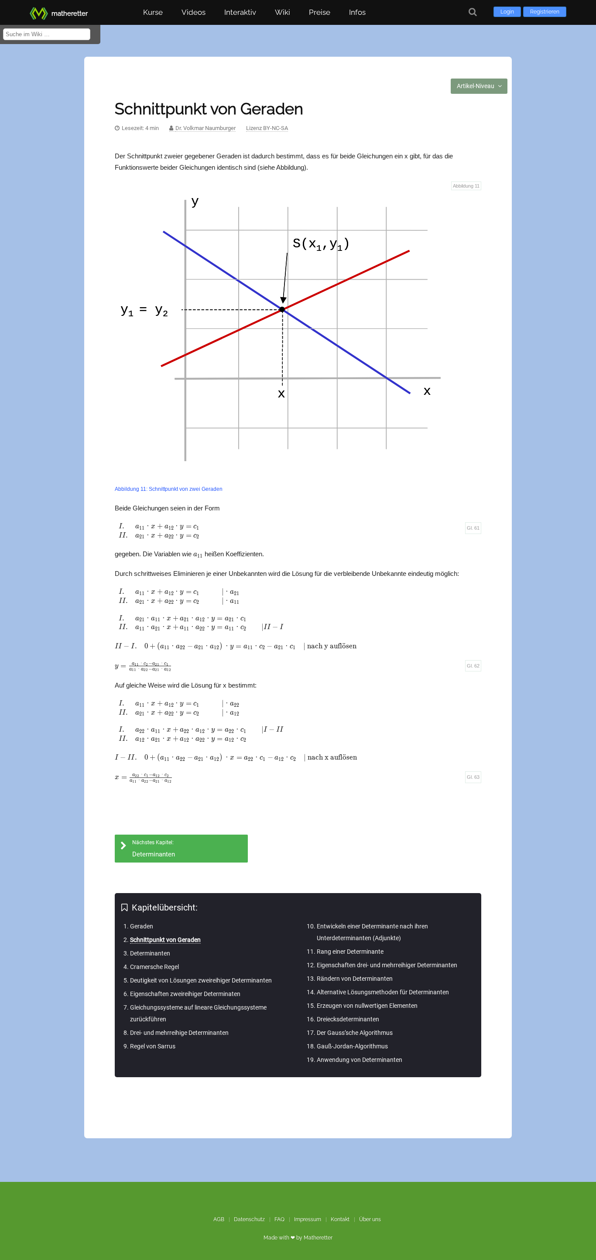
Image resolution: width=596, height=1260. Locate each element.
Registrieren (544, 12)
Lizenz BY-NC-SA (267, 128)
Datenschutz (249, 1219)
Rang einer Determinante (350, 951)
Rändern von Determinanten (355, 978)
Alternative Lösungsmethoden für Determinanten (383, 992)
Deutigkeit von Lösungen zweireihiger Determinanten (201, 980)
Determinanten (150, 953)
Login (507, 12)
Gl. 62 (473, 665)
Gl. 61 (473, 528)
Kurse (153, 12)
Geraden (141, 926)
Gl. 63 (473, 777)
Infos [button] (357, 12)
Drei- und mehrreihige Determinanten (179, 1032)
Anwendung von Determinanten (359, 1059)
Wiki (282, 12)
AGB (218, 1219)
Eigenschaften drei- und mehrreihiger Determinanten (387, 965)
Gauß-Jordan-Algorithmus (352, 1046)
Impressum (307, 1219)
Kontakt (340, 1219)
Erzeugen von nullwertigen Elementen (367, 1005)
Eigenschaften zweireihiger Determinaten (185, 993)
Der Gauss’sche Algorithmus (355, 1032)
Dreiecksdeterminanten (348, 1019)
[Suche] (473, 12)
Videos (194, 12)
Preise (319, 12)
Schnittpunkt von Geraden (165, 939)
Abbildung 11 (466, 185)
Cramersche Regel (154, 966)
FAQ (279, 1219)
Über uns (370, 1219)
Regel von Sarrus (152, 1046)
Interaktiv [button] (240, 12)
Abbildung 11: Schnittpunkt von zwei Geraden (169, 489)
